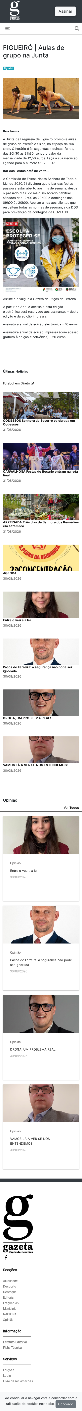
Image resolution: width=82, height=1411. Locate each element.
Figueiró (8, 68)
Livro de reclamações (18, 1381)
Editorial (8, 1297)
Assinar (65, 11)
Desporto (9, 1286)
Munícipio (10, 1309)
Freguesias (11, 1303)
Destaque (10, 1292)
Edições (8, 1370)
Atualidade (10, 1281)
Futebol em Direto (17, 383)
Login (7, 1376)
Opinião (8, 1320)
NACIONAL (10, 1314)
